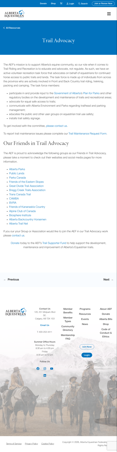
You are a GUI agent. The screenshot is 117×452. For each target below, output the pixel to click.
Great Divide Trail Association (26, 186)
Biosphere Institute (20, 215)
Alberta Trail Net (18, 223)
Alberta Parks (17, 169)
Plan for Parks (91, 93)
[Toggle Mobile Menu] (109, 13)
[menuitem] (61, 3)
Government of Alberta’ (67, 93)
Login (88, 355)
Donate (15, 243)
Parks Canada (17, 178)
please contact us (56, 126)
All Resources (13, 27)
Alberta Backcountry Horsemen (27, 219)
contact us (18, 235)
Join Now (88, 347)
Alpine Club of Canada (22, 211)
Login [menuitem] (71, 3)
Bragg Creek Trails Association (27, 190)
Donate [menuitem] (43, 4)
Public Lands (16, 173)
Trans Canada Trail (20, 194)
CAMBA (14, 198)
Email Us (44, 325)
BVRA (12, 203)
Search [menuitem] (84, 4)
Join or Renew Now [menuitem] (104, 4)
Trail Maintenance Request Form (87, 133)
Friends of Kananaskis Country (27, 207)
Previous (13, 279)
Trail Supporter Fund (54, 243)
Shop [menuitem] (53, 4)
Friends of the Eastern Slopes (26, 182)
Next (106, 279)
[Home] (14, 13)
